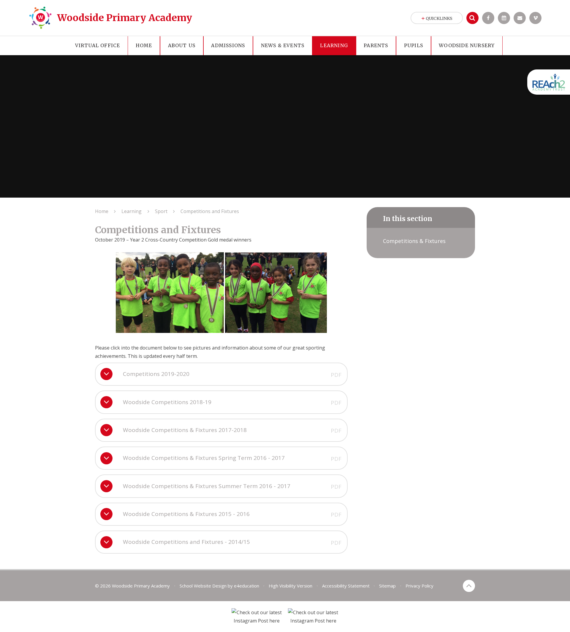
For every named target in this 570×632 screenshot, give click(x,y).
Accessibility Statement (346, 586)
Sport (161, 211)
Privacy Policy (419, 586)
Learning (131, 211)
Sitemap (387, 586)
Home (101, 211)
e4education (246, 586)
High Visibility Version (290, 586)
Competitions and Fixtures (209, 211)
